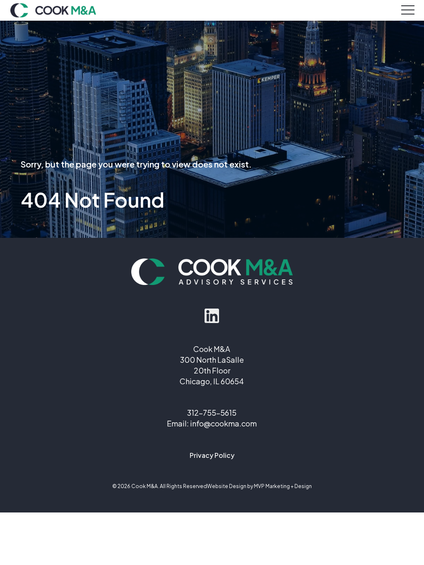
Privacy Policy (212, 455)
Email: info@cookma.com (212, 423)
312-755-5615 (211, 412)
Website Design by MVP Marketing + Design (259, 486)
